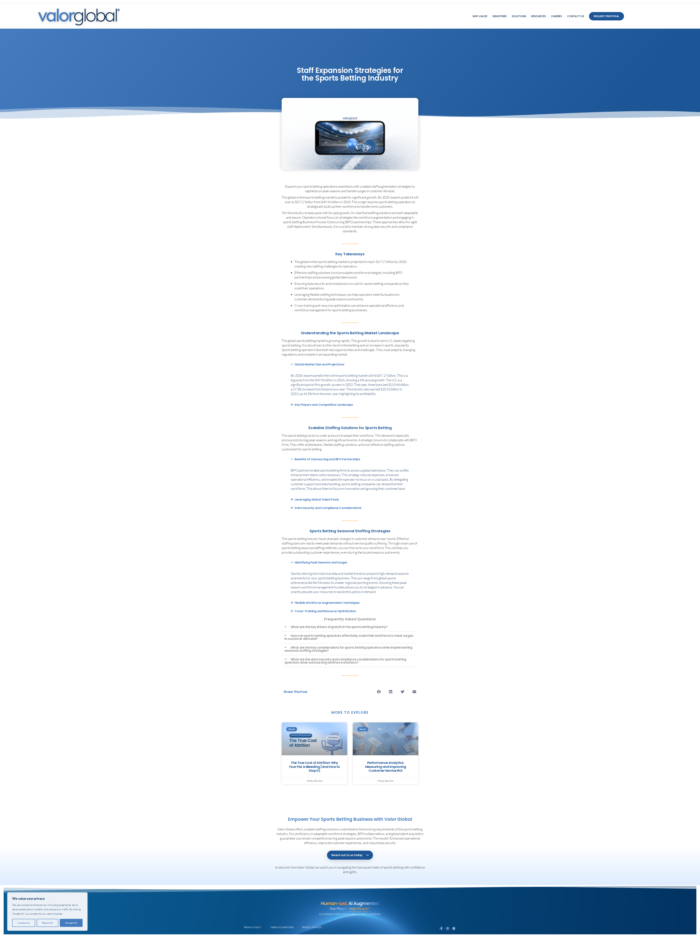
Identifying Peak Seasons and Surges (321, 562)
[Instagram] (447, 928)
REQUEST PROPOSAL (606, 16)
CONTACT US (575, 16)
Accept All (71, 922)
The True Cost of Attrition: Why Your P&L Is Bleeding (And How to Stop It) (314, 766)
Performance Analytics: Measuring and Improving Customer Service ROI (385, 766)
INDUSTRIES (500, 16)
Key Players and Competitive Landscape (324, 405)
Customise (24, 922)
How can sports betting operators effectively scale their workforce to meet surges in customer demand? (348, 637)
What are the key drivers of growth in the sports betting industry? (339, 627)
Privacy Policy (252, 927)
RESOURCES (538, 16)
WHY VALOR (479, 16)
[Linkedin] (454, 928)
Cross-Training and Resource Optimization (325, 611)
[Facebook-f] (441, 928)
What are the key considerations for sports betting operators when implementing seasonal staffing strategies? (348, 649)
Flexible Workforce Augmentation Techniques (327, 603)
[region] (47, 911)
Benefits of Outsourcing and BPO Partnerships (327, 459)
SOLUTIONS (519, 16)
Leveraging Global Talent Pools (317, 499)
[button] (644, 16)
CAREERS (556, 16)
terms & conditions (281, 927)
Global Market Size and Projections (319, 364)
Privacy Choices (311, 927)
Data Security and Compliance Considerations (328, 508)
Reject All (47, 922)
